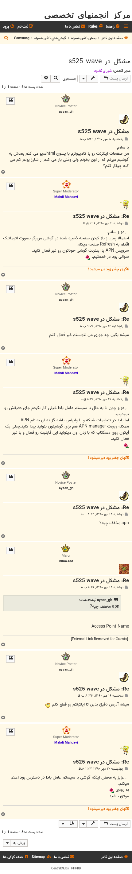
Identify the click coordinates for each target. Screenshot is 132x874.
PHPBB (76, 868)
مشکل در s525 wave (99, 61)
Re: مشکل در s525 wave (101, 217)
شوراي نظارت (103, 70)
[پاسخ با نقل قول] (10, 101)
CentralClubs (60, 868)
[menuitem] (113, 27)
